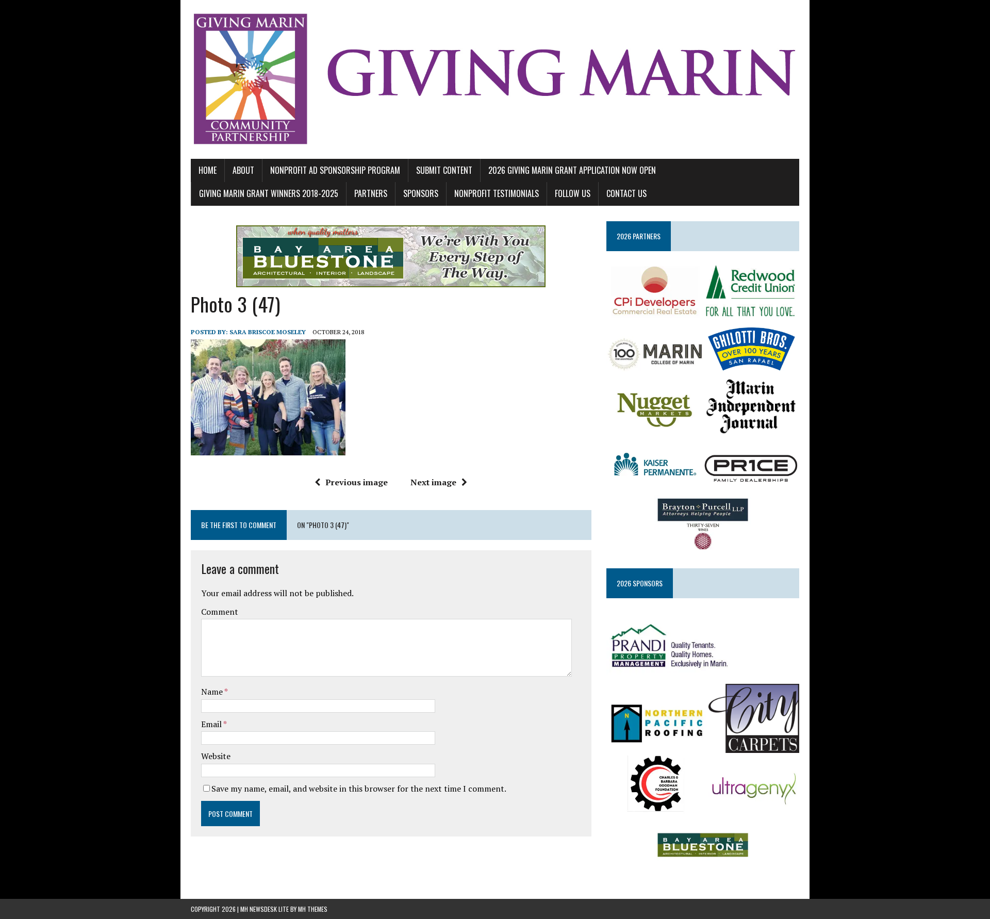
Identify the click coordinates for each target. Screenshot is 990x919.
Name (212, 691)
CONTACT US (626, 193)
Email (212, 724)
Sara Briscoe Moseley (267, 332)
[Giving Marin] (495, 79)
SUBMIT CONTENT (444, 170)
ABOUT (243, 170)
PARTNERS (370, 193)
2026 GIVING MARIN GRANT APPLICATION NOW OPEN (572, 170)
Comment (219, 611)
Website (215, 756)
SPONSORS (420, 193)
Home (208, 170)
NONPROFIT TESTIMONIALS (496, 193)
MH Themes (312, 909)
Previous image (356, 482)
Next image (433, 482)
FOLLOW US (572, 193)
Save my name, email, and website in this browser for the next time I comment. (358, 788)
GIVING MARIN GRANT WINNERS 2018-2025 (268, 193)
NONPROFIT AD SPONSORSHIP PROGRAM (335, 170)
